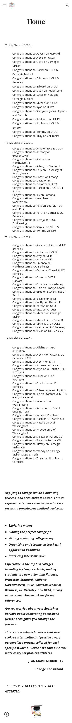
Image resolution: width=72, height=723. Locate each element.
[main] (36, 21)
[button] (4, 5)
